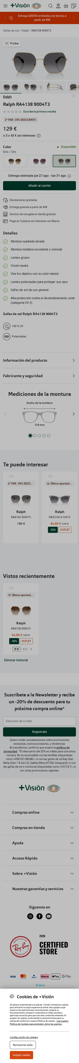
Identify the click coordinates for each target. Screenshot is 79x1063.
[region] (39, 1026)
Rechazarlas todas (23, 1045)
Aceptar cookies (21, 1055)
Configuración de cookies (24, 1037)
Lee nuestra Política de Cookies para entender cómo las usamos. (39, 1022)
